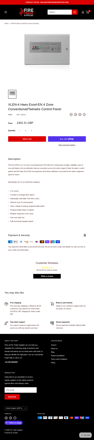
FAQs (53, 363)
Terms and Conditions (59, 359)
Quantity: (12, 130)
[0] (87, 12)
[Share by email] (84, 114)
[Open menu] (6, 12)
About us (54, 348)
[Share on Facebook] (71, 114)
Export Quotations (58, 356)
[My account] (83, 12)
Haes (10, 115)
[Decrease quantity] (19, 130)
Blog (52, 352)
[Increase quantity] (31, 130)
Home (6, 23)
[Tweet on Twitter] (80, 114)
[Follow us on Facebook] (6, 418)
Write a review (47, 276)
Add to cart (27, 139)
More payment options (67, 145)
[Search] (74, 12)
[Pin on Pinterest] (75, 114)
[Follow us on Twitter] (10, 418)
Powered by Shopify (11, 433)
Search (53, 345)
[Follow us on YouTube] (15, 418)
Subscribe (12, 397)
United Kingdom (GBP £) (14, 408)
